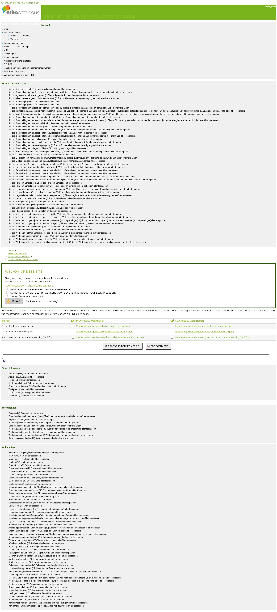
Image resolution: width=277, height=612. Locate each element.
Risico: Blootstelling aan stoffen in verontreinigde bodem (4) (70, 92)
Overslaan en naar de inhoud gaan (20, 2)
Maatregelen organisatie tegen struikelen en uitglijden (104, 331)
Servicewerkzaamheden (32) (40, 524)
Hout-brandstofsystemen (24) (41, 568)
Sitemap (36, 23)
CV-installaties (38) (31, 481)
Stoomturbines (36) (31, 499)
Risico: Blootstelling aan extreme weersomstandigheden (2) (69, 129)
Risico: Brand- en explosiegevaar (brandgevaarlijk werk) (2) (69, 151)
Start (6, 29)
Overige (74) (25, 413)
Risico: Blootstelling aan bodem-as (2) (50, 126)
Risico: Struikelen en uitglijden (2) (45, 204)
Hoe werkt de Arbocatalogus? (17, 46)
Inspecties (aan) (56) (33, 419)
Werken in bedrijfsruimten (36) (41, 432)
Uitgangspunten (11, 57)
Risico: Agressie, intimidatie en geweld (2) (53, 95)
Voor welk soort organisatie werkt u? (29, 286)
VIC (6, 50)
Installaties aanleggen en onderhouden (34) (53, 518)
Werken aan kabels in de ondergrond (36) (52, 429)
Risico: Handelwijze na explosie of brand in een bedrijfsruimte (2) (74, 189)
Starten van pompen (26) (37, 562)
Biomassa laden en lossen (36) (42, 493)
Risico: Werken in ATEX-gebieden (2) (49, 226)
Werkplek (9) (26, 389)
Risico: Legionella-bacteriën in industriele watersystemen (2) (70, 195)
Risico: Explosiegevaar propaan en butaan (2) (56, 161)
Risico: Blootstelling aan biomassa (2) (49, 123)
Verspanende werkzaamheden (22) (46, 606)
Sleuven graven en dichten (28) (43, 556)
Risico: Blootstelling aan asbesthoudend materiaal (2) (64, 117)
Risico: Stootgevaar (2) (36, 201)
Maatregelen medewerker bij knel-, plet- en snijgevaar (203, 326)
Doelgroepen (10, 53)
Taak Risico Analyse (13, 71)
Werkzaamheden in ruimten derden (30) (50, 435)
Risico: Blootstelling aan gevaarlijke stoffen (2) (57, 133)
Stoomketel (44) (28, 459)
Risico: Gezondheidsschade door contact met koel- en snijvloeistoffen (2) (82, 179)
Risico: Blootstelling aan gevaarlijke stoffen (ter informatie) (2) (71, 136)
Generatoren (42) (29, 465)
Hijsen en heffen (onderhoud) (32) (44, 521)
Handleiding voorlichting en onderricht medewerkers (28, 68)
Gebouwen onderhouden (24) (40, 565)
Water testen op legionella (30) (42, 540)
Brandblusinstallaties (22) (37, 587)
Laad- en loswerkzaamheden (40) (44, 426)
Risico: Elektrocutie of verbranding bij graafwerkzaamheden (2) (72, 158)
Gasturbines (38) (29, 484)
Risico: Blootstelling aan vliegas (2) (47, 148)
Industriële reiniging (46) (36, 453)
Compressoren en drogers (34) (42, 503)
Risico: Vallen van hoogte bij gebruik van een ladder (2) (65, 214)
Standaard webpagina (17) (38, 386)
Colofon (5, 23)
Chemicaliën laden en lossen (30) (44, 531)
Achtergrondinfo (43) (32, 383)
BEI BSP (8, 64)
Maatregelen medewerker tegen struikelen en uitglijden (204, 331)
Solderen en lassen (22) (36, 599)
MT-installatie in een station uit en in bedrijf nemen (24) (65, 578)
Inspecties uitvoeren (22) (37, 590)
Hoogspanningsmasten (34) (39, 512)
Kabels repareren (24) (34, 574)
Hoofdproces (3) (29, 392)
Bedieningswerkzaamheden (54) (43, 422)
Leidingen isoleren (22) (35, 593)
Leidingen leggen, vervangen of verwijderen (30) (58, 534)
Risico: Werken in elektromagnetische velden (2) (59, 233)
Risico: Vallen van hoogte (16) (41, 89)
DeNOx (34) (25, 506)
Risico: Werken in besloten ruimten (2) (50, 229)
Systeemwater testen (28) (38, 559)
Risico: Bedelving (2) (33, 101)
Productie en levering (20, 35)
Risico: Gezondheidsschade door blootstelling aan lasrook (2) (71, 176)
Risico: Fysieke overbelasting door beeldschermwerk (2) (66, 167)
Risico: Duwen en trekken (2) (41, 154)
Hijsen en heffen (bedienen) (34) (43, 509)
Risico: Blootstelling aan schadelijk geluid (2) (56, 139)
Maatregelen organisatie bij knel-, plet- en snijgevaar (103, 326)
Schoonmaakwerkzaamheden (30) (45, 537)
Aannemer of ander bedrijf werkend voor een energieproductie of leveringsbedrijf (64, 293)
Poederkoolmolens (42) (35, 468)
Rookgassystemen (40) (35, 478)
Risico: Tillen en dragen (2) (39, 211)
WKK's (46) (24, 456)
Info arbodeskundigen (14, 43)
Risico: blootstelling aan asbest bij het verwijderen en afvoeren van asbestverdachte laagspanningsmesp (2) (114, 114)
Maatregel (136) (28, 373)
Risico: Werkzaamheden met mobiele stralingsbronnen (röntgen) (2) (77, 242)
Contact (14, 23)
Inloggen (270, 6)
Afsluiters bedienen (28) (36, 543)
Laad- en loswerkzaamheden (23, 259)
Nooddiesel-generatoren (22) (40, 596)
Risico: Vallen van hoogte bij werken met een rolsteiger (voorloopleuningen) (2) (87, 220)
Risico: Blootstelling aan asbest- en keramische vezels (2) (68, 108)
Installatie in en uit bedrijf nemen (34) (48, 515)
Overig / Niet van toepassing (27, 296)
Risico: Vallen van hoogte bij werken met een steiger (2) (66, 223)
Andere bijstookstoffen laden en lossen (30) (54, 528)
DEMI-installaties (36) (34, 496)
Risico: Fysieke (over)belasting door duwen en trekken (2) (68, 164)
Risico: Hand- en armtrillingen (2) (45, 183)
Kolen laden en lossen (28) (38, 549)
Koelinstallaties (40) (32, 471)
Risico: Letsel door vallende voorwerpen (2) (54, 198)
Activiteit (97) (26, 377)
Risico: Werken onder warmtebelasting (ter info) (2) (61, 239)
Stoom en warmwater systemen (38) (47, 490)
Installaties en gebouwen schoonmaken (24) (54, 571)
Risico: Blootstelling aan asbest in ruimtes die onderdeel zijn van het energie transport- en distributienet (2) (113, 120)
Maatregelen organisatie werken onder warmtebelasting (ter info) (110, 337)
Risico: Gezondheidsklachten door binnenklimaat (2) (63, 170)
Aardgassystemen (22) (35, 584)
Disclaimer (25, 23)
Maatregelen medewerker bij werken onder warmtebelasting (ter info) (212, 337)
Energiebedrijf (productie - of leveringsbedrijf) (40, 289)
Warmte (14, 39)
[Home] (21, 13)
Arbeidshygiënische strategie (17, 61)
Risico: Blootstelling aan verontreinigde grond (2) (59, 145)
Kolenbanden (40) (30, 474)
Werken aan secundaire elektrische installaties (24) (61, 581)
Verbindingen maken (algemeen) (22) (48, 603)
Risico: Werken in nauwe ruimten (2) (48, 236)
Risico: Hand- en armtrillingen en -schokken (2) (58, 186)
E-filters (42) (25, 462)
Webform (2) (26, 395)
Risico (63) (24, 380)
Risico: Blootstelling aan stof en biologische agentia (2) (65, 142)
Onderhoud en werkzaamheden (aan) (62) (52, 416)
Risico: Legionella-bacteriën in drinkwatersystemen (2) (64, 192)
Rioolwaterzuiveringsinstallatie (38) (46, 487)
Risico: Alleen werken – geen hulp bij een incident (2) (63, 98)
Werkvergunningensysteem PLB (19, 75)
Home (11, 250)
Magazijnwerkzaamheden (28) (41, 553)
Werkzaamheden (12, 32)
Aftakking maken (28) (33, 546)
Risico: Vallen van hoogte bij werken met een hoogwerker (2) (70, 217)
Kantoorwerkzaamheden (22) (40, 438)
